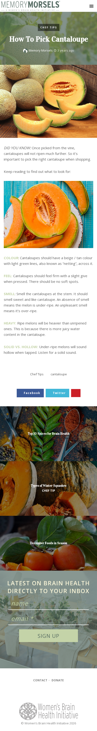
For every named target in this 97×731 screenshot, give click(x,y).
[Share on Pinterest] (76, 393)
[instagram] (48, 693)
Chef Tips (48, 27)
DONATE (58, 680)
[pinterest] (57, 693)
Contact (40, 680)
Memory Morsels (41, 50)
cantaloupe (59, 374)
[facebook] (39, 693)
